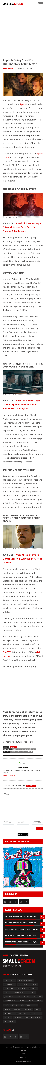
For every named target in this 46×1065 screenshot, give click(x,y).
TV (40, 1013)
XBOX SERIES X (9, 1021)
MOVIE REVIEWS (9, 1001)
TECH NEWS (8, 1013)
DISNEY (33, 984)
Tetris (30, 751)
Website (5, 775)
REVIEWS (7, 1009)
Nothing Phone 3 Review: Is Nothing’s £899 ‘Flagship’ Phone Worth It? (23, 923)
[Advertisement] (23, 31)
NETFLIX (30, 1001)
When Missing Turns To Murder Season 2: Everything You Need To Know (22, 559)
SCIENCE (17, 1009)
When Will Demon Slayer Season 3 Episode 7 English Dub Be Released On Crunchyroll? (21, 404)
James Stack (8, 68)
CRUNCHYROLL (9, 984)
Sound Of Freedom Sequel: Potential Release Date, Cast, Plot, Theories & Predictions (23, 227)
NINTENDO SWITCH (10, 1005)
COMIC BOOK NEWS (25, 980)
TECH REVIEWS (21, 1013)
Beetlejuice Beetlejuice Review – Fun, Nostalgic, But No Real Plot (23, 929)
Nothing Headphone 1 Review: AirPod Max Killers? (23, 916)
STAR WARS (27, 1009)
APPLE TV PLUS (18, 749)
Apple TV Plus (21, 751)
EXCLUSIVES (21, 989)
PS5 (35, 1005)
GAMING (7, 993)
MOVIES (27, 749)
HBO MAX (31, 993)
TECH (37, 1009)
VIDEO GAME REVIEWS (33, 1017)
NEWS (33, 749)
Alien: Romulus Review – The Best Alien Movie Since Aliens (23, 935)
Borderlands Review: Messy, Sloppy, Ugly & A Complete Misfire (23, 942)
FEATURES (32, 989)
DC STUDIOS (23, 984)
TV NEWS (7, 1017)
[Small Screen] (13, 4)
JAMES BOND (8, 997)
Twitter (12, 775)
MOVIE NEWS (37, 997)
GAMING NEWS (19, 993)
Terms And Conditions (23, 1062)
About (23, 1053)
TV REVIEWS (18, 1017)
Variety (13, 747)
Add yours (31, 786)
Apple (13, 751)
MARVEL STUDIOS (23, 997)
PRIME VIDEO (25, 1005)
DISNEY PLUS (8, 989)
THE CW (32, 1013)
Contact (23, 1057)
